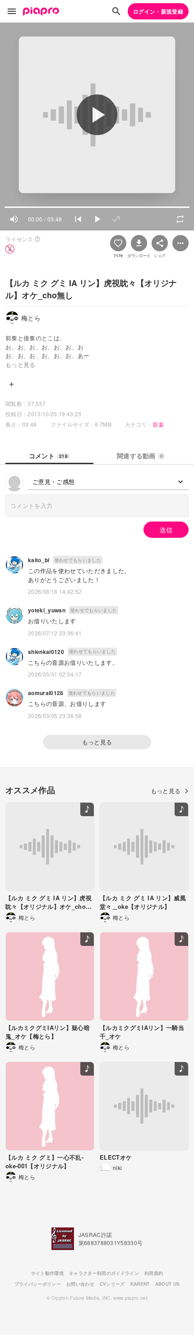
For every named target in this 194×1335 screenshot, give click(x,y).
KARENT (140, 1284)
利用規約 (153, 1273)
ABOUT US (167, 1284)
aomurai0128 (46, 693)
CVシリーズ (112, 1284)
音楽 (158, 424)
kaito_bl (39, 560)
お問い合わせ (80, 1284)
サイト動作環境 (47, 1273)
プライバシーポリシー (37, 1284)
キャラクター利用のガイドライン (104, 1273)
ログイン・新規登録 (158, 11)
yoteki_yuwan (46, 610)
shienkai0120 (46, 652)
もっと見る (97, 742)
